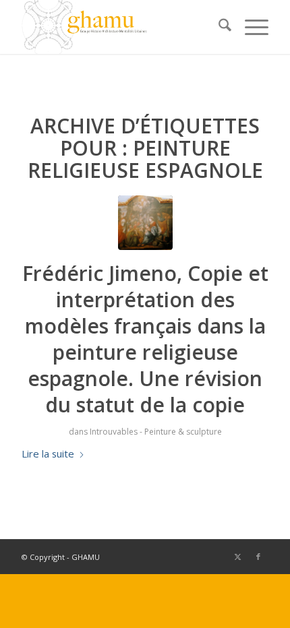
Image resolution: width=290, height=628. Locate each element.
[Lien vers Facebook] (258, 556)
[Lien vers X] (238, 556)
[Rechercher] (218, 27)
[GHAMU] (120, 27)
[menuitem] (218, 27)
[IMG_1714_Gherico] (145, 222)
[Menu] (249, 27)
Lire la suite (48, 453)
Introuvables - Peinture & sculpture (156, 431)
